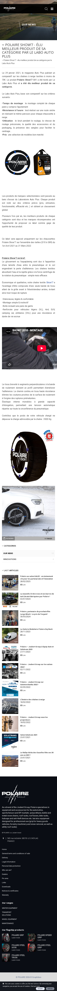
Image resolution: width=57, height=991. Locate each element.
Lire (23, 585)
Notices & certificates (10, 891)
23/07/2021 (28, 736)
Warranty (5, 895)
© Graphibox (35, 977)
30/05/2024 (35, 614)
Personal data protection (11, 866)
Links (4, 883)
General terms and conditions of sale (16, 853)
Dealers (5, 874)
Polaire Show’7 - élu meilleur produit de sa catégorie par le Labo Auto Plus (28, 50)
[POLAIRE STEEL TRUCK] (6, 957)
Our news (29, 24)
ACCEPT (40, 988)
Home (4, 849)
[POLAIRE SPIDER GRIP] (32, 937)
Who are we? (7, 870)
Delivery (5, 858)
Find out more (35, 986)
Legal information (8, 862)
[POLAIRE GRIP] (6, 937)
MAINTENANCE (8, 923)
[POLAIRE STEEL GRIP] (32, 947)
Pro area (5, 878)
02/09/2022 (32, 684)
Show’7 (49, 282)
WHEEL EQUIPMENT (9, 919)
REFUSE (50, 988)
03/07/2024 (37, 596)
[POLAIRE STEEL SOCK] (6, 947)
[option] (28, 511)
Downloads (6, 887)
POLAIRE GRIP (18, 935)
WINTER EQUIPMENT (9, 908)
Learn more (16, 938)
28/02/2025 (36, 579)
